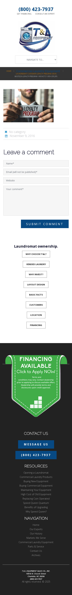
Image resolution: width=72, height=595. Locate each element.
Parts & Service (36, 546)
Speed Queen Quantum (36, 502)
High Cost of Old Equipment (36, 494)
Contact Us (36, 550)
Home (8, 71)
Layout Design (36, 284)
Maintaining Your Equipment (36, 490)
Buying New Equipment (36, 481)
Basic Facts (36, 294)
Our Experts (36, 529)
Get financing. (24, 14)
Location (36, 314)
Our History (36, 533)
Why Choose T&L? (36, 254)
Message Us (36, 444)
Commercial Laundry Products (36, 477)
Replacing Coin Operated (36, 498)
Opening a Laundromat (36, 472)
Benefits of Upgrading (36, 507)
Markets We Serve (36, 537)
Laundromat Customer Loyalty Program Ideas (36, 74)
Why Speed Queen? (36, 511)
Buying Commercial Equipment (36, 485)
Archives (36, 555)
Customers (36, 304)
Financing (36, 325)
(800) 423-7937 (36, 9)
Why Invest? (36, 274)
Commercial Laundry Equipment (38, 71)
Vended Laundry (36, 264)
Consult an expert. (45, 14)
